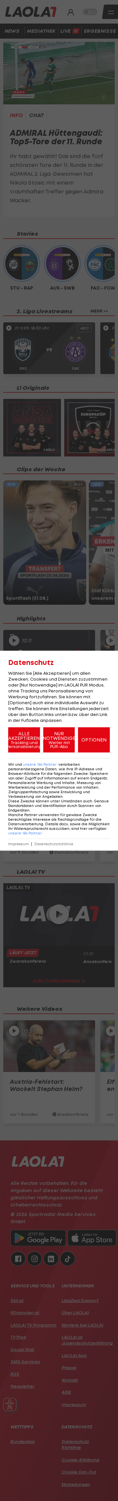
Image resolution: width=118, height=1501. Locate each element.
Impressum (18, 844)
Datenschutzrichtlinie (53, 844)
